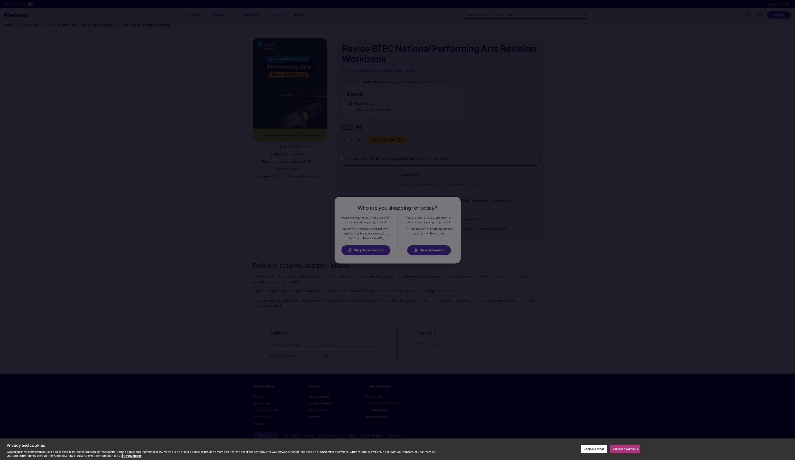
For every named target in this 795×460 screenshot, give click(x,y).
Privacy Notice (132, 455)
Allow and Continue (625, 448)
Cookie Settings (594, 448)
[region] (397, 449)
